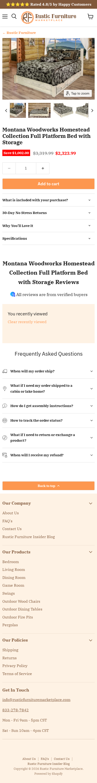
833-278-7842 (15, 710)
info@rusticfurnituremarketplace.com (36, 699)
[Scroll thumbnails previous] (6, 110)
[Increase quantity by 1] (42, 168)
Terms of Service (17, 673)
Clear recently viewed (27, 322)
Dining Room (13, 577)
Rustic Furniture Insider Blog (28, 536)
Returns (9, 657)
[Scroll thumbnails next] (92, 110)
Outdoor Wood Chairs (21, 601)
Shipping (10, 649)
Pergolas (10, 624)
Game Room (13, 585)
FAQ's (7, 521)
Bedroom (10, 561)
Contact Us (12, 528)
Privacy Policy (15, 665)
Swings (8, 593)
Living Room (13, 569)
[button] (14, 110)
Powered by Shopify (48, 774)
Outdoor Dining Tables (22, 609)
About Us (10, 513)
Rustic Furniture (21, 32)
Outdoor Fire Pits (17, 617)
